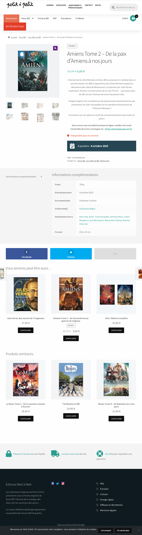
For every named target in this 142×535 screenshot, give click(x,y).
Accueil (14, 37)
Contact (89, 5)
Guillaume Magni (87, 208)
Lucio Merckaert (96, 220)
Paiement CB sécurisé (23, 453)
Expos (98, 5)
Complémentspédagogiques (75, 6)
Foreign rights (107, 499)
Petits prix (104, 161)
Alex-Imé (83, 216)
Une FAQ (109, 453)
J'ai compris (106, 530)
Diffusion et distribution (111, 504)
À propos (104, 488)
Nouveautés (11, 18)
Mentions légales (108, 510)
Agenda (50, 5)
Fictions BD (43, 18)
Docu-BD (25, 18)
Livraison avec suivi (70, 453)
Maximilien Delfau (113, 220)
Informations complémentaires (21, 176)
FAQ (102, 483)
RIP (55, 18)
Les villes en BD (34, 37)
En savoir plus (123, 530)
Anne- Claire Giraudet (99, 216)
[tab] (25, 177)
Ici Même (80, 18)
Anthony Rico (116, 216)
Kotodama (66, 18)
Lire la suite (26, 330)
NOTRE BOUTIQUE (15, 26)
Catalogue (61, 5)
